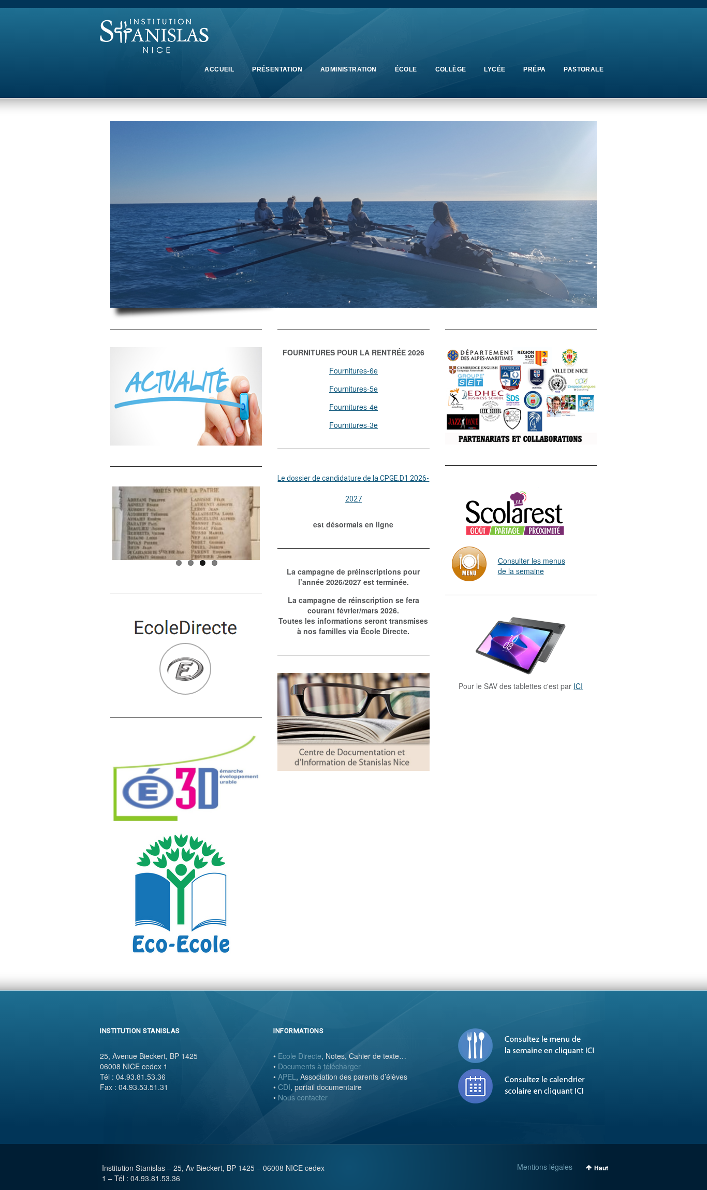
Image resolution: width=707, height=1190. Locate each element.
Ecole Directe (299, 1056)
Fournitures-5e (353, 388)
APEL (287, 1076)
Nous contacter (303, 1097)
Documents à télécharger (319, 1066)
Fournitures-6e (353, 370)
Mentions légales (544, 1167)
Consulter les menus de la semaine (531, 565)
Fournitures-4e (353, 407)
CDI (284, 1087)
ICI (578, 686)
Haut (601, 1167)
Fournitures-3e (353, 425)
